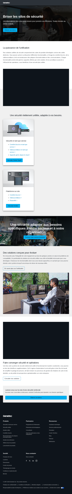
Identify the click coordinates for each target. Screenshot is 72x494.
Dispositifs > (13, 200)
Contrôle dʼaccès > (15, 195)
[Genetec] (6, 2)
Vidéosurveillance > (16, 198)
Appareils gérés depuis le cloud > (20, 155)
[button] (14, 160)
